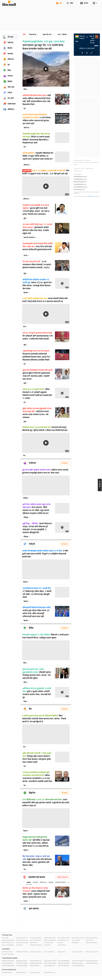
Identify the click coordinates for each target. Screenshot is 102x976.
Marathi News (34, 942)
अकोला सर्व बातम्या (62, 877)
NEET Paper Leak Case (78, 938)
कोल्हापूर (51, 882)
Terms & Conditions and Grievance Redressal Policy (86, 163)
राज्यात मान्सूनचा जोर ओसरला (50, 961)
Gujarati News (62, 945)
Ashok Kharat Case (63, 940)
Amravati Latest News (8, 954)
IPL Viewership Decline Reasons (36, 938)
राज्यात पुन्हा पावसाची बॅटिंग (64, 963)
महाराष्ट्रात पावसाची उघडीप (8, 961)
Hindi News (47, 945)
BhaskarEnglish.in (80, 181)
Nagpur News (61, 951)
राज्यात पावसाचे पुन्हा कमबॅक (8, 965)
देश (24, 147)
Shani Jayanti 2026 (35, 940)
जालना (25, 255)
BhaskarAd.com (79, 189)
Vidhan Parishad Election (92, 938)
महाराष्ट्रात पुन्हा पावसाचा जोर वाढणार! (22, 961)
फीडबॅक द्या (100, 484)
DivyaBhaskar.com (80, 179)
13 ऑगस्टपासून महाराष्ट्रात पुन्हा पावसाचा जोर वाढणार (22, 965)
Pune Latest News (49, 951)
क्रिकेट (26, 293)
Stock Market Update (64, 938)
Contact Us (77, 168)
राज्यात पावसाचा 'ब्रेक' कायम (78, 961)
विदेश (25, 89)
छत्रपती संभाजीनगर (29, 237)
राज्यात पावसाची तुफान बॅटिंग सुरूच (78, 965)
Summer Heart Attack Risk (22, 942)
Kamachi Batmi (76, 940)
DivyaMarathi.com (80, 184)
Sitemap (87, 160)
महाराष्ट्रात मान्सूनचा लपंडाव (36, 963)
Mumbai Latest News (36, 951)
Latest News (19, 945)
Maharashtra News (7, 951)
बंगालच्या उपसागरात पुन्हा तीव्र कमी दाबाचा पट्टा (8, 963)
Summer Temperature (22, 940)
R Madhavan (75, 942)
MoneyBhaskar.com (80, 187)
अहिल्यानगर (43, 882)
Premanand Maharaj (91, 942)
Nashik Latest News (77, 951)
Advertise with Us (79, 160)
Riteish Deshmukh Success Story (50, 940)
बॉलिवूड (25, 498)
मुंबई (25, 218)
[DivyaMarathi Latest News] (9, 5)
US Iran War (5, 938)
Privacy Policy (78, 170)
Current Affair (89, 940)
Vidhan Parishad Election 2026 (50, 938)
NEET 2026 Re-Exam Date (8, 942)
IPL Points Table (48, 942)
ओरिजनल (26, 128)
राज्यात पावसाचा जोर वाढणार (50, 963)
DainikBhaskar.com (80, 176)
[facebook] (58, 89)
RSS (82, 168)
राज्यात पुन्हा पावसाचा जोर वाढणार (36, 961)
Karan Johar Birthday (8, 945)
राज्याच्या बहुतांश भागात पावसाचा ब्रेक (92, 961)
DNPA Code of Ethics (93, 196)
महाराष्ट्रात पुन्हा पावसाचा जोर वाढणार (78, 963)
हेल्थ (24, 326)
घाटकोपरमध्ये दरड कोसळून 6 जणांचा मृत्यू (92, 963)
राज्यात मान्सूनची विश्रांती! (63, 961)
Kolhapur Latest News (92, 951)
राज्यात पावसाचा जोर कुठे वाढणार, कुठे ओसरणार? (22, 963)
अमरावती (35, 882)
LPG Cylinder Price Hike (22, 938)
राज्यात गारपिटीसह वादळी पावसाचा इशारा (50, 965)
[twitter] (62, 89)
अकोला (29, 882)
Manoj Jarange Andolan (8, 940)
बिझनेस (25, 831)
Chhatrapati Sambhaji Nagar (22, 951)
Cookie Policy (89, 168)
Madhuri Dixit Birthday (36, 945)
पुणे (24, 108)
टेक (25, 869)
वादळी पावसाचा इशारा (34, 965)
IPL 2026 (60, 942)
